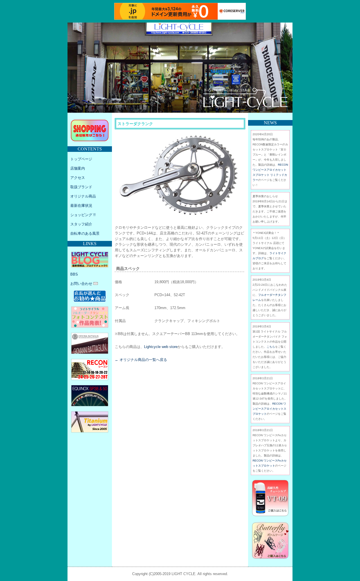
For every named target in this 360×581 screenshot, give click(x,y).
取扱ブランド (81, 187)
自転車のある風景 (85, 233)
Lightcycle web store (160, 347)
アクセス (77, 178)
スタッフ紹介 (81, 224)
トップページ (81, 159)
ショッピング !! (83, 215)
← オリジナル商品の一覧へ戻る (141, 360)
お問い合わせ (81, 283)
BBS (74, 274)
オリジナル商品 (83, 196)
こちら (271, 346)
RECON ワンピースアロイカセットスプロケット (269, 408)
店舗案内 (77, 168)
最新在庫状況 (81, 205)
